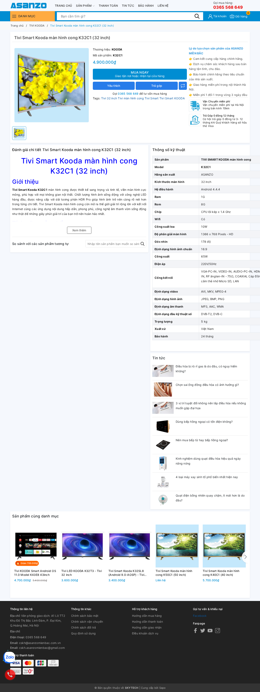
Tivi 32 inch (109, 98)
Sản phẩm (84, 5)
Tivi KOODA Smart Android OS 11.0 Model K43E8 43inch (35, 573)
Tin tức (128, 5)
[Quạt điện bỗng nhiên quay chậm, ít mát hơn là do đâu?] (163, 500)
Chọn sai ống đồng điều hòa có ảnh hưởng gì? (207, 384)
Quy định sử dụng (83, 633)
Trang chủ (63, 5)
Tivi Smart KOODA (172, 98)
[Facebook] (195, 630)
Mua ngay (140, 74)
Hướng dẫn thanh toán (147, 621)
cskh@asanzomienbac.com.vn (40, 643)
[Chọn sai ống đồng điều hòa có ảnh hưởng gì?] (163, 389)
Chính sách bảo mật (85, 615)
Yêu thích (113, 85)
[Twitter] (202, 630)
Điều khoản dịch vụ (145, 633)
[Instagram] (217, 630)
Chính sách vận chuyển (87, 621)
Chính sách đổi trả (83, 627)
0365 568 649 (228, 5)
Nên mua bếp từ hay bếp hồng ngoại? (202, 440)
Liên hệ (163, 5)
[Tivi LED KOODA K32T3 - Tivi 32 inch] (82, 546)
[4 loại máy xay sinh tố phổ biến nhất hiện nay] (163, 482)
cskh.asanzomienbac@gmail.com (42, 647)
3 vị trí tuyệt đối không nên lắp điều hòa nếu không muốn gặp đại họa (211, 405)
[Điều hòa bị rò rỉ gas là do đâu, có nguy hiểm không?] (163, 371)
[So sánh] (183, 86)
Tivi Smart (152, 98)
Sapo (162, 687)
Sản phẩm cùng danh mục (35, 516)
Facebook (200, 615)
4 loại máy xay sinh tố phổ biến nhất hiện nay (207, 477)
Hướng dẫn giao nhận (147, 627)
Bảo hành (146, 5)
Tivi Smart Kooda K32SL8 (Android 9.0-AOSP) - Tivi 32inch (126, 573)
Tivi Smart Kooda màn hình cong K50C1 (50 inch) (174, 573)
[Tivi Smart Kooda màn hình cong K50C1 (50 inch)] (177, 546)
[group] (51, 85)
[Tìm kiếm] (197, 16)
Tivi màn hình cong (131, 98)
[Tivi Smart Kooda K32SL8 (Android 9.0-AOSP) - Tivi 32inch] (130, 546)
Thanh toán (108, 5)
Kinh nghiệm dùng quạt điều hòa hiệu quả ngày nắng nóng (208, 461)
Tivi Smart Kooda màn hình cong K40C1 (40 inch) (221, 573)
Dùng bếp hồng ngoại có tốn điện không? (204, 421)
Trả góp (156, 85)
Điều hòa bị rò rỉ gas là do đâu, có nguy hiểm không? (206, 369)
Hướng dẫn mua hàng (147, 615)
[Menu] (14, 16)
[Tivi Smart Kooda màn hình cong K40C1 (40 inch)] (224, 546)
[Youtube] (210, 630)
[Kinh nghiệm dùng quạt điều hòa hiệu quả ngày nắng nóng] (163, 463)
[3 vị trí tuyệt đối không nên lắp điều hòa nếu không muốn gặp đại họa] (163, 408)
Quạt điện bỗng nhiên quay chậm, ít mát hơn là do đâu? (210, 498)
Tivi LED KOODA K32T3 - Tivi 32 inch (81, 573)
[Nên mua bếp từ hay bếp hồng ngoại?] (163, 445)
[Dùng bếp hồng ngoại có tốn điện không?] (163, 426)
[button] (245, 557)
